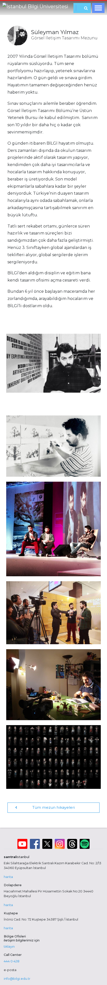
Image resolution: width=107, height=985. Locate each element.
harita (8, 877)
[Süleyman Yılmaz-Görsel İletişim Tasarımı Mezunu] (53, 363)
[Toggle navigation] (98, 8)
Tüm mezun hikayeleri (53, 807)
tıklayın (9, 946)
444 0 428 (11, 961)
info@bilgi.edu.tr (17, 979)
